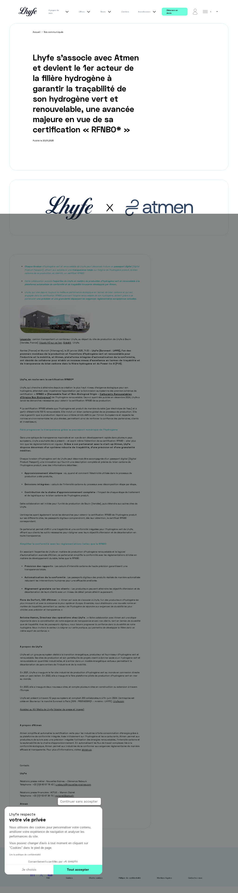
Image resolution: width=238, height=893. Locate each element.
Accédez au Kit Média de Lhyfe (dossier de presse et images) (52, 709)
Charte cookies (95, 878)
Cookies (69, 878)
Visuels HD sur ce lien (50, 342)
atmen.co (87, 749)
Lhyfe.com (118, 701)
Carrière (125, 11)
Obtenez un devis (172, 11)
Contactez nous (195, 878)
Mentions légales (164, 878)
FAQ (48, 878)
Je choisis (29, 869)
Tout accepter (78, 869)
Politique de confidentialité (130, 878)
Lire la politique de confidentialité (25, 854)
